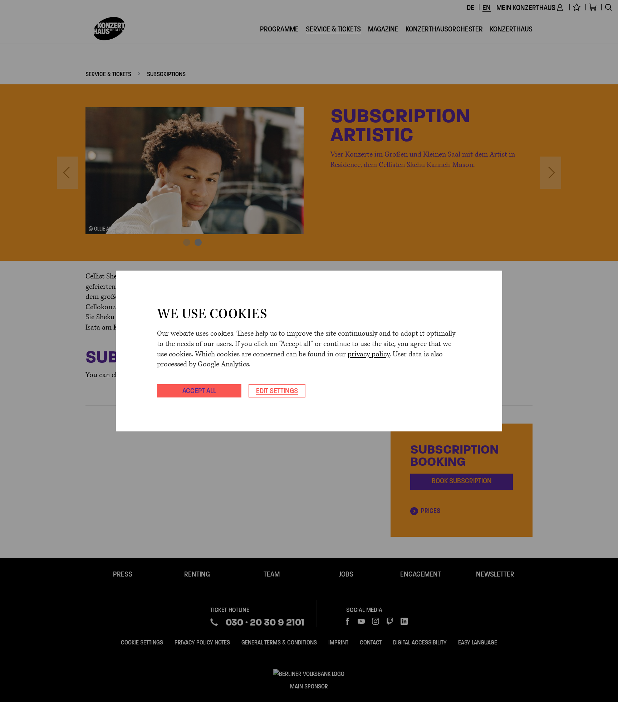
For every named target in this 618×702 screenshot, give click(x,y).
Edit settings (277, 390)
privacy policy (368, 354)
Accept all (199, 390)
